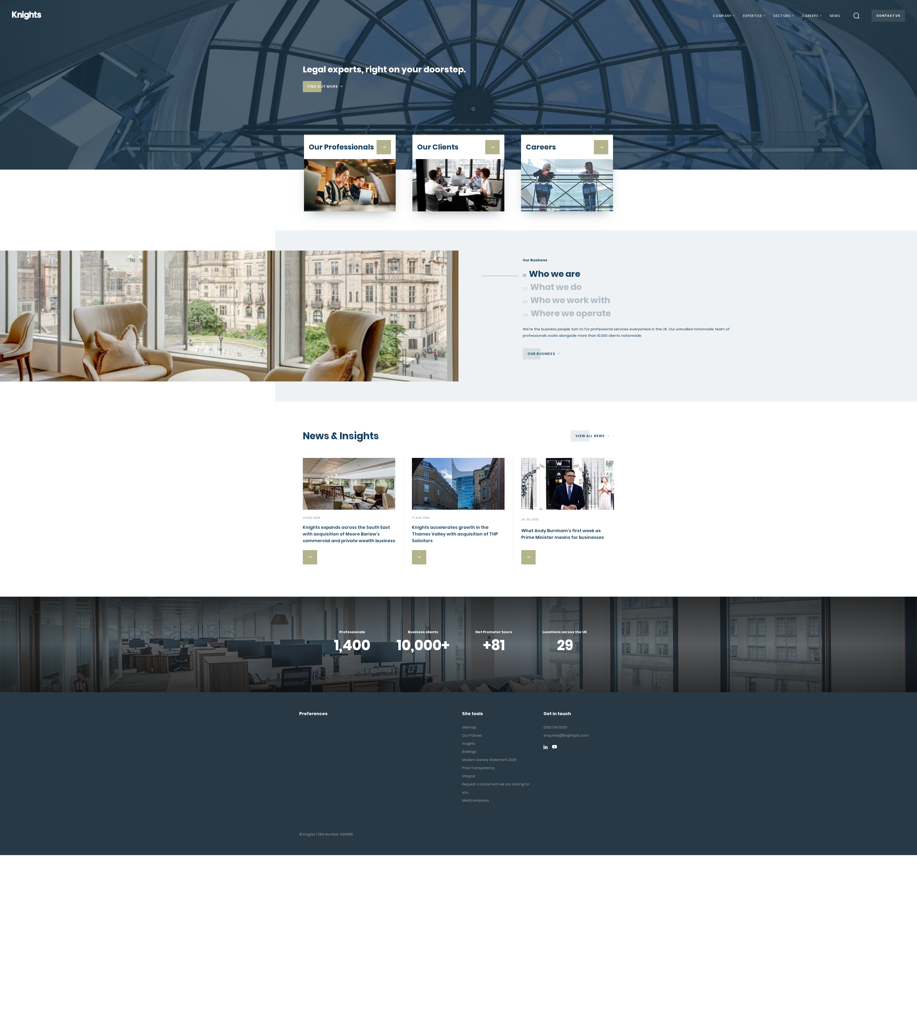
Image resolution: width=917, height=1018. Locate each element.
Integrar (468, 776)
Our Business (541, 353)
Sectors (782, 15)
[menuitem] (723, 18)
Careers (810, 15)
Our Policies (472, 735)
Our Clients (540, 360)
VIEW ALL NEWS (590, 436)
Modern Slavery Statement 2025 (489, 759)
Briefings (469, 751)
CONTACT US (888, 16)
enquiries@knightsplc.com (566, 735)
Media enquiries (475, 800)
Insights (468, 743)
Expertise (752, 15)
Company (722, 15)
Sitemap (469, 727)
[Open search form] (856, 16)
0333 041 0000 (555, 727)
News (835, 15)
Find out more (323, 86)
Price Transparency (478, 768)
